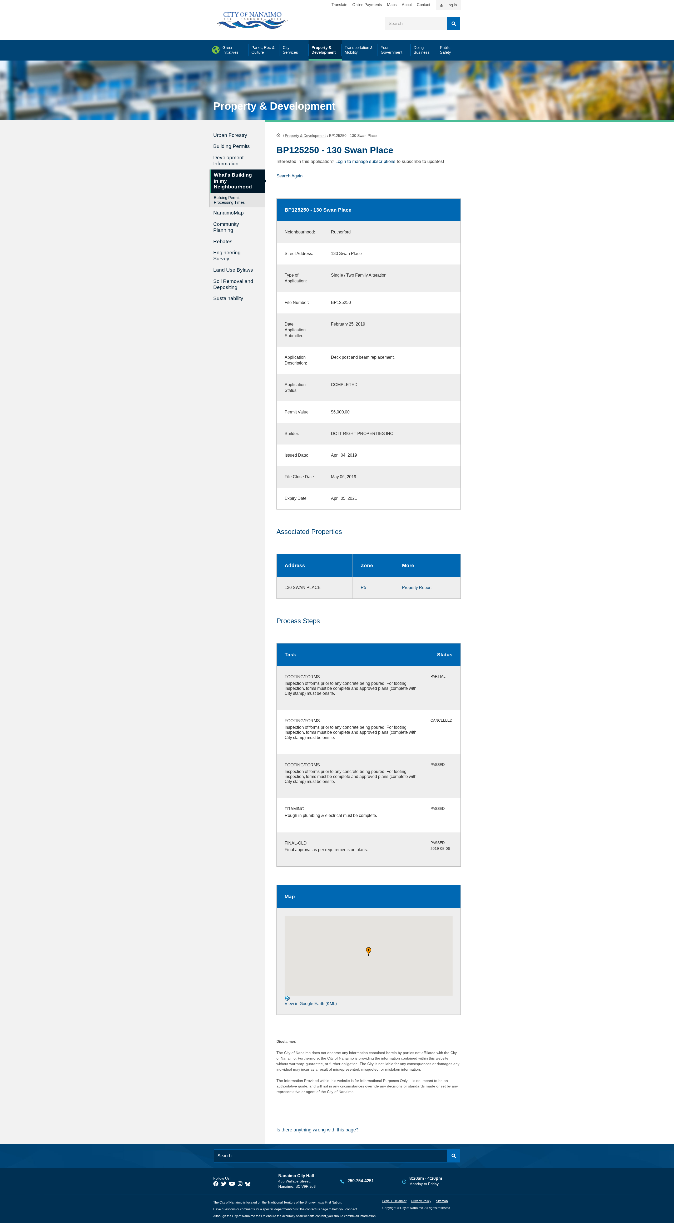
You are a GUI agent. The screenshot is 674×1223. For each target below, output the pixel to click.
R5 (363, 587)
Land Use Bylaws (233, 270)
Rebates (222, 241)
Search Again (289, 175)
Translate (339, 4)
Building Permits (231, 146)
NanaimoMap (228, 213)
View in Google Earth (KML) (311, 1003)
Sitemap (442, 1201)
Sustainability (228, 298)
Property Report (417, 587)
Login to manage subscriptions (365, 161)
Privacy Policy (421, 1201)
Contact (423, 4)
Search (453, 23)
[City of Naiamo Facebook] (216, 1183)
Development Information (228, 160)
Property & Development (305, 135)
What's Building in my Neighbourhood (233, 181)
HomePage (278, 135)
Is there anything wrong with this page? (317, 1129)
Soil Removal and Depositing (233, 284)
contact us (312, 1209)
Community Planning (226, 227)
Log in (452, 5)
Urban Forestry (230, 135)
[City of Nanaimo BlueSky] (249, 1183)
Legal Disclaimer (394, 1201)
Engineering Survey (227, 255)
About (407, 4)
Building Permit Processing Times (229, 199)
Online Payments (367, 4)
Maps (392, 4)
